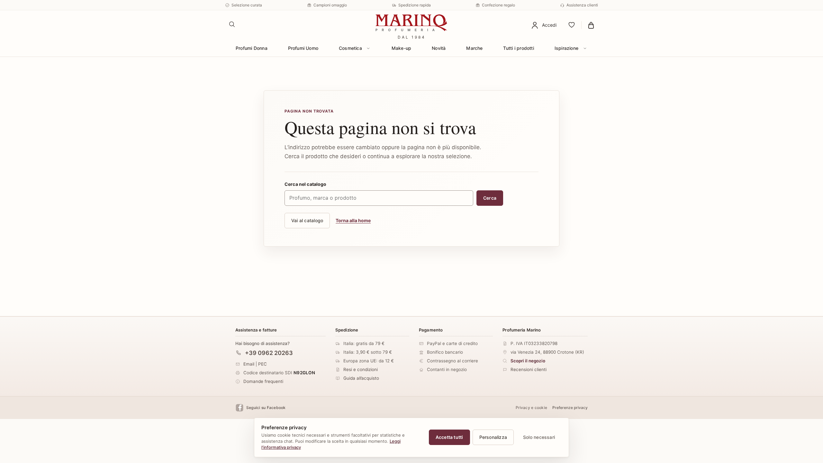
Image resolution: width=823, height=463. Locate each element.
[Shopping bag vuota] (591, 25)
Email (248, 364)
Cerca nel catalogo (306, 184)
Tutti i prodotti (518, 48)
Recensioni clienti (529, 369)
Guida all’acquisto (361, 378)
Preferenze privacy (570, 407)
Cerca (489, 198)
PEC (262, 364)
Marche (474, 48)
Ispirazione (566, 48)
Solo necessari (539, 437)
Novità (439, 48)
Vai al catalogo (307, 220)
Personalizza (493, 437)
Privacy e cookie (531, 407)
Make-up (401, 48)
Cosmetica (350, 48)
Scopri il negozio (528, 360)
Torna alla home (353, 220)
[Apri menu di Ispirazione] (585, 48)
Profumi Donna (251, 48)
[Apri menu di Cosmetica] (368, 48)
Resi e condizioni (360, 369)
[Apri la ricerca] (232, 24)
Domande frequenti (263, 381)
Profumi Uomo (303, 48)
